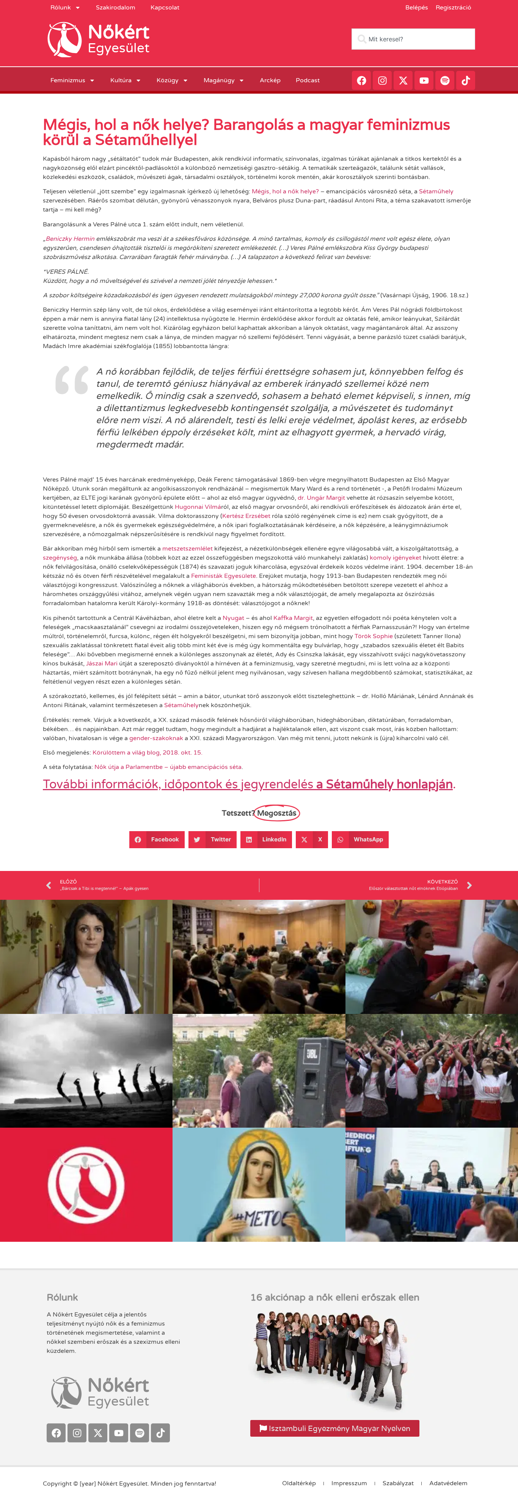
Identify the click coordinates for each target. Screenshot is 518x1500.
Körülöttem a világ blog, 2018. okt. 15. (147, 752)
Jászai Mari (102, 663)
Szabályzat (398, 1483)
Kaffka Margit (293, 618)
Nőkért (118, 32)
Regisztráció (453, 7)
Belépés (416, 7)
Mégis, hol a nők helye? (285, 191)
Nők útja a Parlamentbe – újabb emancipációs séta (168, 767)
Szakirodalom (115, 7)
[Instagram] (382, 80)
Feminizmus (67, 80)
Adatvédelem (448, 1483)
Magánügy (219, 80)
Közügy (168, 80)
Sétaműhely (436, 191)
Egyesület (118, 48)
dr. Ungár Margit (321, 498)
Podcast (308, 80)
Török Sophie (374, 636)
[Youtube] (423, 80)
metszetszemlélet (187, 548)
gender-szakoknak (156, 738)
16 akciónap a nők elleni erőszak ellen (334, 1297)
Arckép (270, 80)
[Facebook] (361, 80)
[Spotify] (444, 80)
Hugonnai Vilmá (198, 507)
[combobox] (413, 39)
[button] (157, 839)
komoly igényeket (395, 558)
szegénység (60, 558)
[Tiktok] (465, 80)
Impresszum (349, 1483)
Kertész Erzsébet (246, 516)
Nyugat (233, 618)
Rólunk (60, 7)
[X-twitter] (403, 80)
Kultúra (121, 80)
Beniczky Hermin (70, 239)
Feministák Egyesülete (223, 576)
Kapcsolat (165, 7)
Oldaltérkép (299, 1483)
